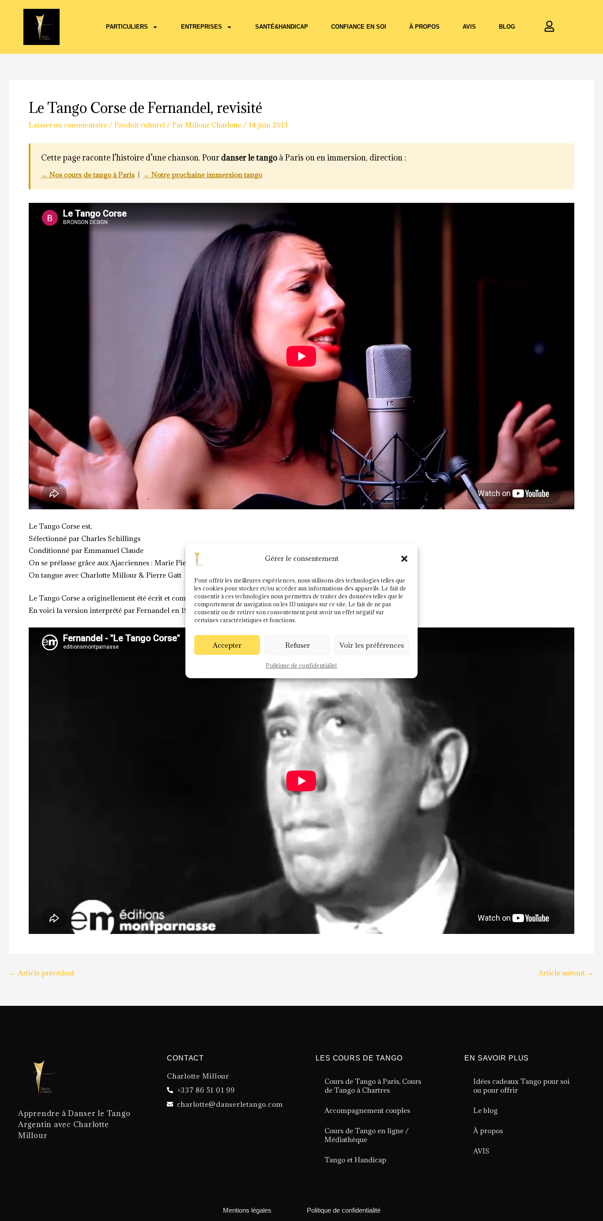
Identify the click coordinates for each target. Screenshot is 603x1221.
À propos (424, 26)
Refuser (297, 644)
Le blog (485, 1110)
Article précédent (42, 973)
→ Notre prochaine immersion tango (202, 174)
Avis (469, 26)
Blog (507, 26)
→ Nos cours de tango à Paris (88, 174)
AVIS (481, 1150)
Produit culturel (139, 124)
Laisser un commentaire (68, 124)
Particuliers (127, 26)
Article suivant (566, 973)
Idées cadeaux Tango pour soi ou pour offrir (521, 1085)
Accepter (227, 644)
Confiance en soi (358, 26)
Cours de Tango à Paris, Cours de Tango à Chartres (372, 1085)
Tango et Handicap (355, 1159)
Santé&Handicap (281, 26)
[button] (404, 558)
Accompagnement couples (367, 1110)
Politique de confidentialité (301, 665)
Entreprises (201, 26)
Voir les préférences (371, 644)
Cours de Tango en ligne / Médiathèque (366, 1135)
